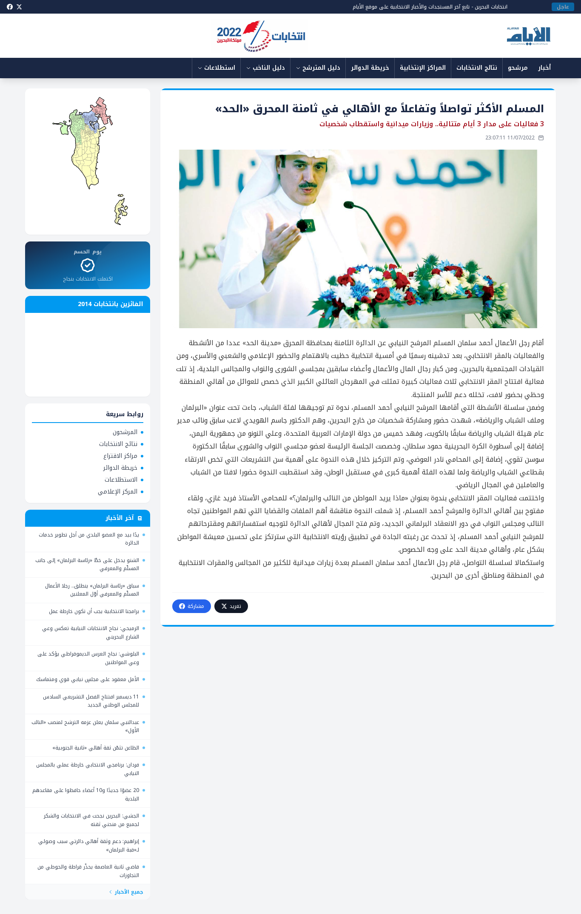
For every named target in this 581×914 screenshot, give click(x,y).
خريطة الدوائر (370, 68)
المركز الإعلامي (117, 492)
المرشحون (125, 432)
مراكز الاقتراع (120, 456)
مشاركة (196, 606)
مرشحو (518, 68)
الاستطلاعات (121, 480)
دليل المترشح (321, 68)
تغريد (235, 606)
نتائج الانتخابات (476, 68)
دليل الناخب (269, 68)
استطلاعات (219, 68)
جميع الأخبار (129, 891)
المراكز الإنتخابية (423, 68)
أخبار (544, 68)
